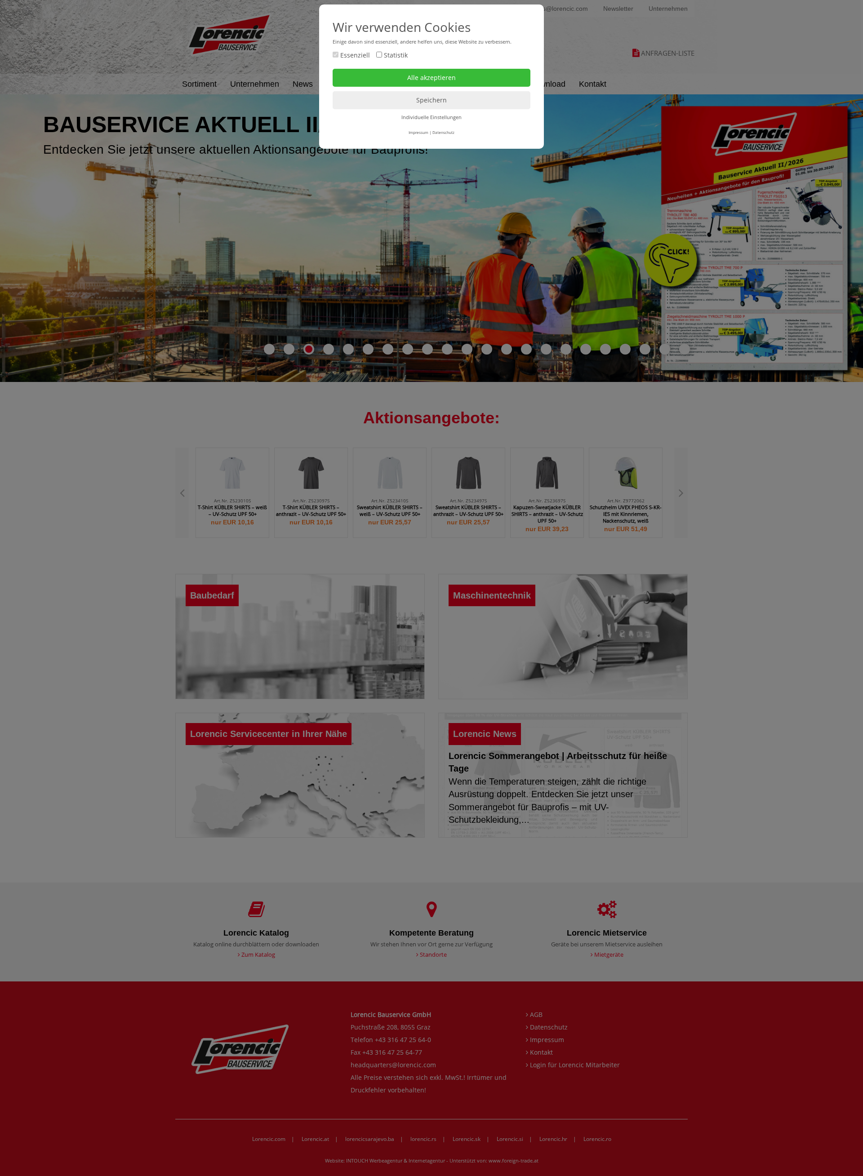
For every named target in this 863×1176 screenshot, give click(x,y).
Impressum (418, 132)
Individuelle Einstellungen (431, 117)
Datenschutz (443, 132)
